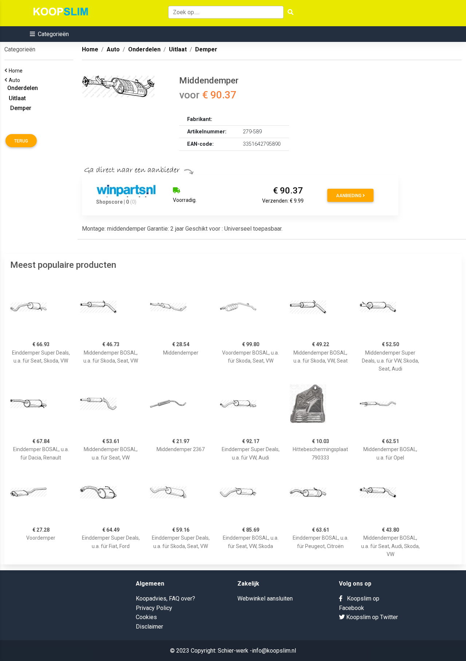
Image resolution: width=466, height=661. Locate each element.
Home (17, 71)
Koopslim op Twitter (371, 617)
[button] (49, 34)
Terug (21, 141)
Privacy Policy (154, 608)
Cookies (146, 617)
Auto (15, 80)
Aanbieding (349, 195)
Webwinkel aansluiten (265, 598)
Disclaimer (149, 626)
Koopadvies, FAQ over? (165, 598)
